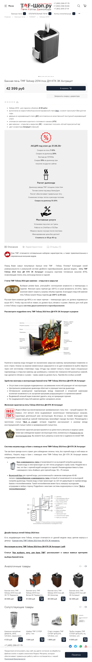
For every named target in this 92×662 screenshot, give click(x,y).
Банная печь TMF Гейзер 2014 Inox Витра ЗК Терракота (34, 592)
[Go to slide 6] (46, 76)
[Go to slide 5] (45, 76)
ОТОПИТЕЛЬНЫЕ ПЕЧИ (38, 14)
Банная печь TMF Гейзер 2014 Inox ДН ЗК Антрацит (77, 592)
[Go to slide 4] (43, 76)
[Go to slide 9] (51, 76)
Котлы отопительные (62, 14)
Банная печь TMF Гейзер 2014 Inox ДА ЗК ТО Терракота (12, 592)
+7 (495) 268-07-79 (61, 3)
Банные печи (16, 14)
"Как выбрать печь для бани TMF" (29, 553)
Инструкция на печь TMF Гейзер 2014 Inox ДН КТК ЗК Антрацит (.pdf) (34, 547)
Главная (7, 17)
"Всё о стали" (30, 422)
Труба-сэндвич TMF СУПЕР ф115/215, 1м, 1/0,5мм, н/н (77, 633)
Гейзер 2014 (44, 17)
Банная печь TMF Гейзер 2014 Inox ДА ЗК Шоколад (56, 592)
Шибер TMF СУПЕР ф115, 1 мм (34, 632)
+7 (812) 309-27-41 (61, 9)
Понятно (76, 654)
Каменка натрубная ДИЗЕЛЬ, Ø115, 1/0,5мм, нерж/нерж (12, 633)
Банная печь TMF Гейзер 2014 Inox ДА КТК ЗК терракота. (36, 541)
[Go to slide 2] (40, 76)
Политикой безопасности (14, 659)
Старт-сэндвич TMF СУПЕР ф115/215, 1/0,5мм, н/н (56, 633)
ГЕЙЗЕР (32, 17)
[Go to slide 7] (48, 76)
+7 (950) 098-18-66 (61, 6)
